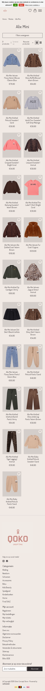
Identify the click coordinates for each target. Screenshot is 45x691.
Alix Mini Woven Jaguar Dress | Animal (33, 289)
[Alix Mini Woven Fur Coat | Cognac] (33, 229)
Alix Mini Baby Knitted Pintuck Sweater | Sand (33, 459)
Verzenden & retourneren (12, 648)
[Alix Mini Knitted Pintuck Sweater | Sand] (11, 102)
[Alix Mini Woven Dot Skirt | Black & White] (11, 314)
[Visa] (24, 687)
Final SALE (6, 601)
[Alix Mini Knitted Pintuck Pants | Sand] (33, 356)
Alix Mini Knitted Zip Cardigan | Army (11, 288)
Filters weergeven (22, 35)
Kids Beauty (7, 587)
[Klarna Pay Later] (28, 687)
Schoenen (6, 577)
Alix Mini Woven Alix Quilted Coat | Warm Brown (12, 247)
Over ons (5, 630)
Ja (15, 5)
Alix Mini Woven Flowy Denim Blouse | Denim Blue (12, 78)
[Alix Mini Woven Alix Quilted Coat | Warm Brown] (11, 229)
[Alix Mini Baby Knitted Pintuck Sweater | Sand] (33, 441)
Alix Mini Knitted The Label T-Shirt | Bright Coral (33, 205)
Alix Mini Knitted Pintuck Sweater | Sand (11, 120)
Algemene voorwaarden (11, 634)
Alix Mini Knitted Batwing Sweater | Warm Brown (12, 205)
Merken (10, 19)
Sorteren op (15, 43)
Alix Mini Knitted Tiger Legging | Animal (12, 459)
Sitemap (5, 651)
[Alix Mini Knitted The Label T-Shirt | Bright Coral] (33, 187)
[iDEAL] (16, 687)
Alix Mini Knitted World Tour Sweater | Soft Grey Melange (33, 120)
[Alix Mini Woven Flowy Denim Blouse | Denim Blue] (11, 60)
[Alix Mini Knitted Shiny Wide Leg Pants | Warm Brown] (33, 399)
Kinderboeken (7, 594)
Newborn (6, 573)
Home (4, 19)
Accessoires (6, 580)
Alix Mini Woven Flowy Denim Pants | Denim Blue (12, 374)
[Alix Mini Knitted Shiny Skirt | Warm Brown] (33, 314)
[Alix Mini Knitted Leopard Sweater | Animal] (33, 145)
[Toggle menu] (40, 10)
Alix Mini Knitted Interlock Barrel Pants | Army (12, 416)
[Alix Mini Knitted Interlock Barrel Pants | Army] (11, 399)
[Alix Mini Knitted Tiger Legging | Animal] (11, 441)
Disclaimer (6, 637)
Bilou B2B (6, 658)
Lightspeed (6, 683)
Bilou (4, 584)
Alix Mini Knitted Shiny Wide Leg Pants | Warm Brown (33, 416)
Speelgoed (6, 591)
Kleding (5, 570)
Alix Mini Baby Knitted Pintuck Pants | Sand (12, 501)
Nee (21, 5)
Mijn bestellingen (8, 614)
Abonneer (34, 668)
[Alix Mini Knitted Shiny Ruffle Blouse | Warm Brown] (33, 60)
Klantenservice (8, 655)
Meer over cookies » (32, 5)
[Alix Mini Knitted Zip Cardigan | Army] (11, 272)
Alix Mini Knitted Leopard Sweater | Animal (33, 162)
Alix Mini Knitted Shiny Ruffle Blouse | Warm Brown (33, 78)
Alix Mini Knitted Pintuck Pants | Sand (33, 373)
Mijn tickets (6, 617)
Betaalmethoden (9, 644)
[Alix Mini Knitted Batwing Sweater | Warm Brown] (11, 187)
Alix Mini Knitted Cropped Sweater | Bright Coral (12, 162)
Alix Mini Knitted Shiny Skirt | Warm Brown (33, 332)
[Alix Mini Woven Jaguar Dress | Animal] (33, 272)
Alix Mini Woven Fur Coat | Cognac (33, 246)
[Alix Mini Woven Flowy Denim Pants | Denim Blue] (11, 356)
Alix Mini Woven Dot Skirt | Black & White (12, 330)
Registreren (6, 610)
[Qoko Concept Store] (5, 10)
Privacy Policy (7, 641)
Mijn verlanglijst (8, 621)
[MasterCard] (20, 687)
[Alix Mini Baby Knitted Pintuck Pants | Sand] (11, 483)
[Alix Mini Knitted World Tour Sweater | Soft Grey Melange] (33, 102)
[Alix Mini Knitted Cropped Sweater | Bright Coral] (11, 145)
